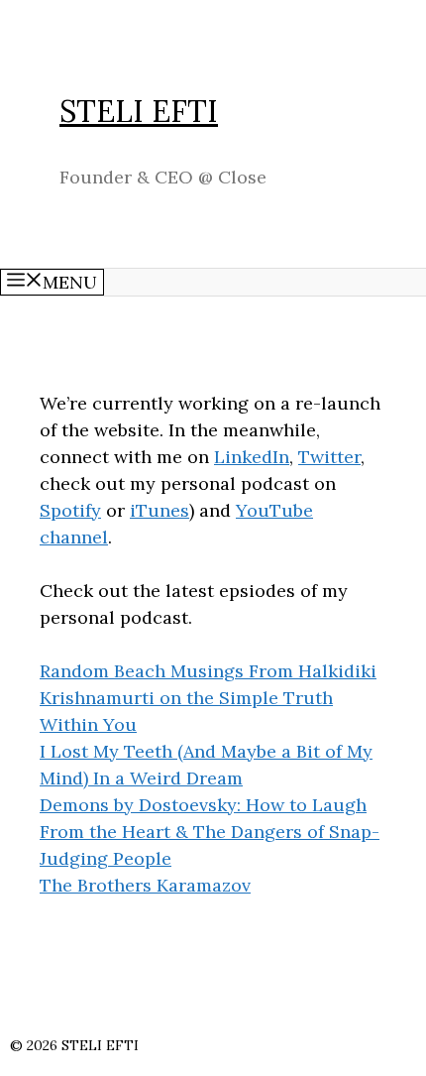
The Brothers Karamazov (145, 885)
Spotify (70, 510)
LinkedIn (251, 456)
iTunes (159, 510)
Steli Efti (138, 111)
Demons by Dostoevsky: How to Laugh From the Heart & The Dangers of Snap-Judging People (209, 831)
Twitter (329, 456)
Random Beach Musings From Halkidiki (208, 670)
